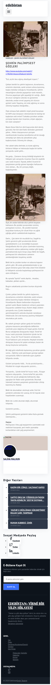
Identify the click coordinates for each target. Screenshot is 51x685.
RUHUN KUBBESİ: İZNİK (21, 522)
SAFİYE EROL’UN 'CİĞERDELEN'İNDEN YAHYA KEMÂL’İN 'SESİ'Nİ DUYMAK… (27, 499)
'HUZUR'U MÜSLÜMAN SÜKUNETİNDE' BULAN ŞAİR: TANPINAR (27, 511)
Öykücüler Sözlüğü (20, 653)
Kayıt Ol (11, 587)
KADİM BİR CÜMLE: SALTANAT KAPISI (27, 487)
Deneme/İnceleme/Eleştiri (18, 644)
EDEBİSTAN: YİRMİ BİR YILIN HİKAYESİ (26, 605)
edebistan (14, 5)
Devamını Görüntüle (15, 623)
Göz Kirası (12, 649)
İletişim (15, 659)
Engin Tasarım (22, 681)
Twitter (15, 547)
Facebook (16, 541)
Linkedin (16, 553)
